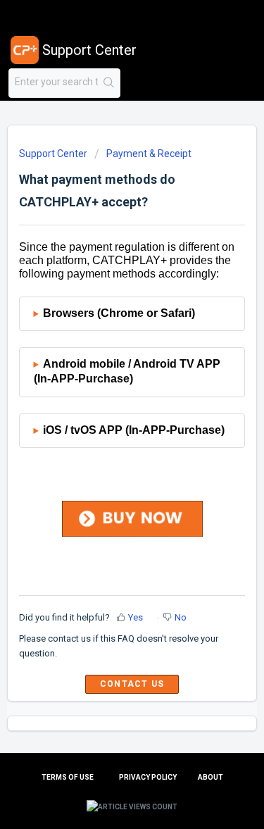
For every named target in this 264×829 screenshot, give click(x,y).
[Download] (106, 406)
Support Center (53, 153)
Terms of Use (68, 777)
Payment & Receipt (148, 153)
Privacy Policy (148, 777)
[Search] (109, 83)
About (210, 777)
